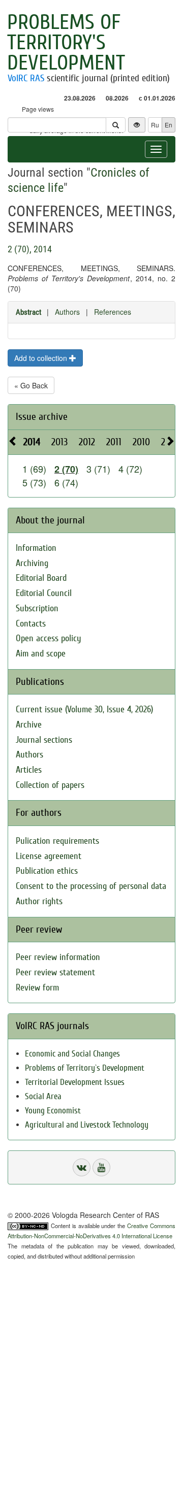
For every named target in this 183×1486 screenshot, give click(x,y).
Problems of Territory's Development (66, 42)
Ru (155, 124)
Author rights (39, 901)
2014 (31, 442)
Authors (67, 312)
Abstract (28, 312)
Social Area (43, 1096)
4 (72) (130, 468)
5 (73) (34, 482)
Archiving (32, 563)
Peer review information (58, 957)
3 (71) (98, 468)
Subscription (37, 608)
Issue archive (42, 416)
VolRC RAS (26, 78)
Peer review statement (55, 972)
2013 (59, 442)
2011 (113, 442)
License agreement (48, 856)
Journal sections (44, 740)
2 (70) (66, 469)
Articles (29, 770)
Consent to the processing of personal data (91, 886)
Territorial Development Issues (75, 1082)
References (112, 312)
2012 (87, 442)
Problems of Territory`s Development (84, 1068)
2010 (141, 442)
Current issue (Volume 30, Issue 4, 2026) (84, 709)
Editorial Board (41, 578)
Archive (29, 724)
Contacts (31, 623)
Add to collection (41, 358)
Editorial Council (44, 593)
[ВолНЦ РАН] (81, 1167)
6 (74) (66, 482)
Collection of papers (50, 785)
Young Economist (53, 1110)
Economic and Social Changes (72, 1054)
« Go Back (31, 385)
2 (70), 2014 (30, 249)
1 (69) (34, 468)
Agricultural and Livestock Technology (86, 1125)
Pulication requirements (57, 841)
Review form (37, 987)
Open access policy (48, 638)
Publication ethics (47, 871)
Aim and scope (41, 653)
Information (36, 548)
